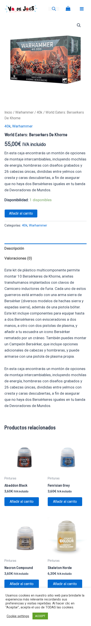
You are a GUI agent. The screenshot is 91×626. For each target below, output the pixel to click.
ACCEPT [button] (40, 616)
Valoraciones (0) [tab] (18, 258)
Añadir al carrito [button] (22, 501)
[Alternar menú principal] (82, 9)
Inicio (8, 112)
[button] (79, 25)
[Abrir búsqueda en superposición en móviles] (54, 9)
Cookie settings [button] (18, 616)
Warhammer (24, 112)
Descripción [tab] (14, 248)
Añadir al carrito (21, 213)
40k (39, 112)
